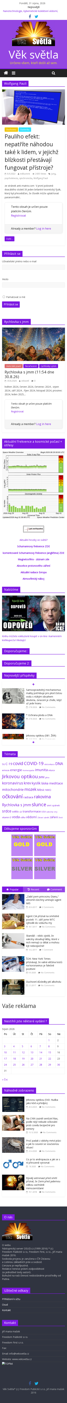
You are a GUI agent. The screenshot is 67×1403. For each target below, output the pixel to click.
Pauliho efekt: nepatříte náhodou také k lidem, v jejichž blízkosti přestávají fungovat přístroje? (31, 152)
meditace (56, 783)
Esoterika (24, 129)
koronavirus (12, 782)
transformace (32, 811)
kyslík (36, 783)
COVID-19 (34, 763)
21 (40, 1058)
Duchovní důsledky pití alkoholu (43, 981)
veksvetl (25, 380)
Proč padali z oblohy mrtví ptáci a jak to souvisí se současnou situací (43, 1144)
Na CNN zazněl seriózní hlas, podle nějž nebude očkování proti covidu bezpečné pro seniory (42, 1123)
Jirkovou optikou (20, 776)
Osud (5, 1304)
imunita (41, 769)
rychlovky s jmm (48, 366)
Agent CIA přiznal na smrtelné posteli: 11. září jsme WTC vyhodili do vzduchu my (42, 919)
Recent (35, 889)
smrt (49, 805)
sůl (20, 811)
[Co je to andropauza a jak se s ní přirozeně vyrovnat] (14, 1157)
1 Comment (47, 949)
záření (54, 817)
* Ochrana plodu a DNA (39, 715)
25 (14, 1064)
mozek (30, 789)
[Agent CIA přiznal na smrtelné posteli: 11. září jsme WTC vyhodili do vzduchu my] (14, 913)
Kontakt (6, 1310)
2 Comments (48, 907)
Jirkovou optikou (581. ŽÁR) (41, 735)
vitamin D (6, 817)
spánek (56, 805)
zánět (46, 817)
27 (32, 1064)
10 (5, 1052)
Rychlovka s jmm (16, 804)
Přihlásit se (11, 304)
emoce (5, 770)
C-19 (8, 764)
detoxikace (49, 764)
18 (14, 1058)
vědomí (31, 817)
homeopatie (28, 770)
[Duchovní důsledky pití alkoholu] (14, 979)
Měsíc (40, 790)
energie (16, 770)
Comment (56, 889)
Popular (14, 889)
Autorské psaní (13, 366)
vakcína (49, 811)
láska (44, 783)
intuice (51, 770)
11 (14, 1052)
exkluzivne (25, 173)
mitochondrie (13, 789)
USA (43, 811)
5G (3, 764)
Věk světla (34, 54)
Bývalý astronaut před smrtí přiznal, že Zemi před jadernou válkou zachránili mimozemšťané (43, 1183)
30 (58, 1064)
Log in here (43, 228)
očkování (12, 796)
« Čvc (5, 1079)
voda (16, 816)
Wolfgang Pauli (41, 178)
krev (27, 783)
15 (49, 1052)
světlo (15, 811)
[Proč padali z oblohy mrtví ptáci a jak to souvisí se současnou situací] (14, 1139)
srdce (6, 811)
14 (40, 1052)
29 (49, 1064)
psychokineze (11, 178)
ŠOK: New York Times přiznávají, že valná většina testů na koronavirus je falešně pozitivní (44, 964)
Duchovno (11, 129)
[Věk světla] (6, 73)
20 (32, 1058)
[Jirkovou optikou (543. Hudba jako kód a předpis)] (14, 1098)
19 (23, 1058)
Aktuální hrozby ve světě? (34, 540)
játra (47, 777)
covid (18, 763)
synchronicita (25, 178)
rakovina (42, 796)
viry (55, 811)
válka (22, 817)
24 (5, 1064)
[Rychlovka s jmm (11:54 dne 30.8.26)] (33, 329)
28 (40, 1064)
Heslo (5, 279)
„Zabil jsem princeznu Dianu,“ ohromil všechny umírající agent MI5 (43, 900)
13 (32, 1052)
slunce (39, 804)
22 (49, 1058)
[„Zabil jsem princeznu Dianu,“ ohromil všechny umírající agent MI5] (14, 894)
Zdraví (40, 817)
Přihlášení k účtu (11, 1299)
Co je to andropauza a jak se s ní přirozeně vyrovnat (43, 1161)
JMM (41, 777)
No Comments (48, 707)
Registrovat (18, 215)
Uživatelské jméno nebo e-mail (19, 261)
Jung (53, 173)
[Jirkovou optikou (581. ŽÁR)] (13, 735)
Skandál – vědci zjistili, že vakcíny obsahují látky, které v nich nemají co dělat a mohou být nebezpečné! (42, 941)
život (61, 817)
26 (23, 1064)
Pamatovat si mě (15, 297)
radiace (28, 797)
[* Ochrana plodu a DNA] (13, 715)
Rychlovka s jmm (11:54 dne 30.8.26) (29, 374)
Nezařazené (31, 366)
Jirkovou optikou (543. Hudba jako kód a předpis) (42, 1101)
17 (5, 1058)
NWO (48, 790)
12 (23, 1052)
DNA (59, 763)
